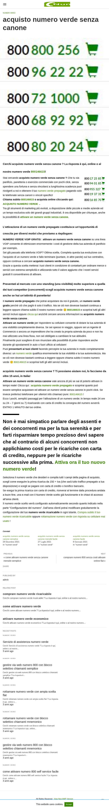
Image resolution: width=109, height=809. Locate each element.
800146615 (38, 171)
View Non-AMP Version (63, 799)
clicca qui (32, 314)
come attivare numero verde (22, 606)
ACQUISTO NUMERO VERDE (20, 203)
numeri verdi (9, 13)
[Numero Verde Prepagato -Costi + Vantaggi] (56, 4)
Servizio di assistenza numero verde (25, 641)
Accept (69, 804)
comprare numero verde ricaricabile (27, 594)
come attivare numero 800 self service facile (30, 771)
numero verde (24, 353)
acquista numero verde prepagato (51, 385)
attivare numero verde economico (25, 618)
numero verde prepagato (52, 190)
